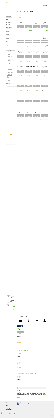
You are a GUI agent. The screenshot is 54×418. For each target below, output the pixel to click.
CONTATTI (29, 404)
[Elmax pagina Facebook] (21, 404)
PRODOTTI (29, 403)
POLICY (39, 403)
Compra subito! (20, 27)
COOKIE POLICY (40, 404)
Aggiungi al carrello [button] (20, 55)
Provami (10, 134)
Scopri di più (45, 394)
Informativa (18, 390)
